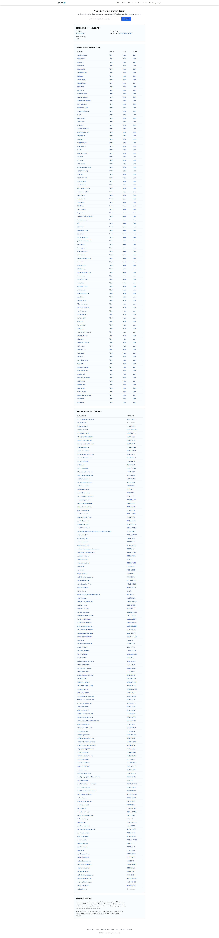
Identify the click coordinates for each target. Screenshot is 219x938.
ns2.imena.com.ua (83, 489)
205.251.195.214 (132, 584)
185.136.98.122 (131, 836)
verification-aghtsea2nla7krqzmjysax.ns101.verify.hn (94, 531)
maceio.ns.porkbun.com (85, 633)
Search (126, 19)
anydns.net (81, 374)
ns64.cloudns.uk (82, 689)
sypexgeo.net (81, 181)
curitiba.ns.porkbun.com (85, 714)
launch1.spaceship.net (84, 440)
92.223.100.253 (131, 580)
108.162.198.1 (131, 437)
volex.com (80, 65)
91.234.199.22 (131, 598)
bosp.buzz (80, 356)
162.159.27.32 (131, 507)
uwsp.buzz (81, 139)
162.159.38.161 (131, 717)
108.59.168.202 (131, 735)
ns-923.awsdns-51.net (84, 878)
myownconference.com (85, 216)
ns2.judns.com (82, 605)
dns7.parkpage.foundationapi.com (88, 721)
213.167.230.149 (132, 812)
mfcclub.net (81, 79)
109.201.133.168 (131, 468)
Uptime (134, 3)
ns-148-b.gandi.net (83, 812)
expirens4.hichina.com (84, 882)
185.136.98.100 (131, 693)
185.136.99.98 (131, 868)
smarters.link (81, 265)
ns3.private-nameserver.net (86, 742)
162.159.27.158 (131, 514)
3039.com (80, 206)
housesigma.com (82, 237)
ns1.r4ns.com (81, 808)
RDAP (123, 3)
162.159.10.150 (131, 675)
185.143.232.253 (132, 840)
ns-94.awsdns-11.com (84, 668)
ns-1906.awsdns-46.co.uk (85, 419)
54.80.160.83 (131, 749)
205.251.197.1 (131, 482)
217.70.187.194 (131, 650)
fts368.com (81, 381)
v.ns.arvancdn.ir (82, 535)
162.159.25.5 (130, 843)
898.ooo (80, 76)
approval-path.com (83, 377)
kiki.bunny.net (81, 657)
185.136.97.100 (131, 451)
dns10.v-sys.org (82, 647)
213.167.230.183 (131, 528)
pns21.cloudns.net (83, 521)
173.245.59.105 (131, 728)
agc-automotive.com (84, 167)
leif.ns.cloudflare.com (84, 622)
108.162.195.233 (132, 626)
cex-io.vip (80, 297)
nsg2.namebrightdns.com (85, 749)
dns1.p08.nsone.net (83, 493)
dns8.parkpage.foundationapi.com (88, 549)
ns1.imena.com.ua (83, 542)
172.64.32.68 (131, 801)
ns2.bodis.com (82, 889)
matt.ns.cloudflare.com (84, 864)
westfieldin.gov (82, 143)
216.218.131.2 (131, 465)
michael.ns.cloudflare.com (85, 444)
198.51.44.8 (130, 493)
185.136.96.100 (131, 545)
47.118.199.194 (131, 882)
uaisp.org (80, 328)
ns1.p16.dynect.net (83, 433)
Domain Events (142, 3)
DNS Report (105, 929)
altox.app (80, 62)
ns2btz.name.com (83, 752)
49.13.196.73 (130, 759)
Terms (123, 929)
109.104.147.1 (131, 538)
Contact (129, 929)
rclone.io (80, 262)
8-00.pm (80, 125)
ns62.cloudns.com (83, 479)
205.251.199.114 (131, 419)
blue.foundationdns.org (84, 472)
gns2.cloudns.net (82, 707)
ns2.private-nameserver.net (86, 552)
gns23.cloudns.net (83, 724)
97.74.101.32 (130, 496)
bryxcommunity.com (84, 258)
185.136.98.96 (131, 885)
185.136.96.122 (80, 33)
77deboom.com (82, 304)
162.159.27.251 (131, 605)
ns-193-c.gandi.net (83, 650)
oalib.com (80, 234)
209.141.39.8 (131, 745)
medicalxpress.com (83, 342)
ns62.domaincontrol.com (85, 615)
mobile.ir (80, 157)
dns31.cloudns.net (83, 545)
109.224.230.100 (132, 430)
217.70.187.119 (131, 854)
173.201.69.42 (131, 738)
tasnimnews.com (82, 97)
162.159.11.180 (131, 633)
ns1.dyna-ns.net (82, 514)
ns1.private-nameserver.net (86, 829)
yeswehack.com (82, 279)
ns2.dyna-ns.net (82, 843)
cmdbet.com (81, 384)
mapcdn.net (81, 195)
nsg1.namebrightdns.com (85, 475)
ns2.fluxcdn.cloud (83, 759)
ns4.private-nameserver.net (86, 745)
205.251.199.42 (131, 696)
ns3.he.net (80, 850)
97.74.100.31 (130, 875)
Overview (90, 929)
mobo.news (81, 199)
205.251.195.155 (131, 878)
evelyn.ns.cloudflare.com (85, 661)
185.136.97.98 (131, 510)
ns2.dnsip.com (82, 798)
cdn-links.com (81, 311)
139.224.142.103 (132, 636)
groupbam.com (82, 251)
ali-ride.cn (80, 227)
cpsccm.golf (81, 388)
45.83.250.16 (131, 826)
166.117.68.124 (131, 773)
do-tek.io (80, 321)
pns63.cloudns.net (83, 826)
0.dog (79, 115)
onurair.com (81, 244)
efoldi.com (80, 402)
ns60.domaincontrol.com (85, 454)
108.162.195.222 (132, 622)
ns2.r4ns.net (81, 822)
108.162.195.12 (131, 444)
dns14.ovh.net (81, 573)
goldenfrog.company (84, 395)
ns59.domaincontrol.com (85, 875)
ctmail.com (80, 122)
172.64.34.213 (131, 661)
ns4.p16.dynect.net (83, 766)
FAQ (117, 929)
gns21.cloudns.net (83, 710)
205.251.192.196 (132, 794)
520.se (79, 150)
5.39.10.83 (130, 489)
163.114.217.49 (131, 447)
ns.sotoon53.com (83, 608)
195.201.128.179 (131, 619)
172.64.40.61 (131, 472)
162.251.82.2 (130, 549)
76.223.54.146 (131, 531)
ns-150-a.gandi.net (83, 763)
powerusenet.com (83, 307)
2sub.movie (81, 69)
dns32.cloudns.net (83, 451)
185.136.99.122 (131, 587)
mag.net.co (81, 346)
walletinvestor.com (83, 111)
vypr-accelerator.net (84, 332)
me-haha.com (81, 185)
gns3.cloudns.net (82, 836)
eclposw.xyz (81, 146)
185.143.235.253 (132, 535)
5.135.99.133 (130, 573)
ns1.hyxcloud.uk (82, 654)
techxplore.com (82, 108)
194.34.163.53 (131, 608)
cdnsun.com (81, 164)
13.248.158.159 (131, 500)
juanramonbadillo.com (84, 241)
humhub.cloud (82, 178)
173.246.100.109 (132, 612)
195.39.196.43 (131, 542)
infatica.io (80, 363)
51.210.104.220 (131, 461)
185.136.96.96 (131, 521)
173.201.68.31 (131, 454)
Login (159, 3)
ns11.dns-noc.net (82, 780)
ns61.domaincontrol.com (85, 496)
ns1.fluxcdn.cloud (83, 805)
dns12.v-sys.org (82, 847)
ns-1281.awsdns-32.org (84, 482)
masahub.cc (81, 349)
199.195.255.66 (131, 552)
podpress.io (81, 290)
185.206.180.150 (132, 689)
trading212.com (82, 93)
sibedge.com (81, 269)
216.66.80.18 (130, 566)
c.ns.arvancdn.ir (82, 840)
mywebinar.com (82, 360)
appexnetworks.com (84, 272)
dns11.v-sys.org (82, 598)
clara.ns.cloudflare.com (85, 756)
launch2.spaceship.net (84, 507)
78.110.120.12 (131, 517)
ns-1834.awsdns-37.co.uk (85, 696)
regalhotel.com (82, 55)
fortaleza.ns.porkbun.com (85, 700)
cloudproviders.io (83, 129)
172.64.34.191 (131, 815)
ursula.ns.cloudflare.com (85, 815)
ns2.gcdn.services (83, 731)
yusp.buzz (80, 353)
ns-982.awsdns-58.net (84, 584)
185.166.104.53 (131, 524)
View (110, 55)
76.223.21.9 (130, 861)
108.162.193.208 (132, 601)
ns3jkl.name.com (82, 426)
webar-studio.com (83, 293)
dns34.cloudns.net (83, 563)
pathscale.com (82, 314)
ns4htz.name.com (83, 447)
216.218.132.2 (131, 850)
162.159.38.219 (131, 756)
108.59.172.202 (131, 766)
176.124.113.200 (131, 822)
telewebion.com (82, 230)
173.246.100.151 (131, 763)
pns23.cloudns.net (83, 885)
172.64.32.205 (131, 629)
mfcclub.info (81, 209)
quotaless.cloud (82, 286)
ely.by (79, 223)
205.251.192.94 (131, 668)
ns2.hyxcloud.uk (82, 430)
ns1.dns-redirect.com (84, 619)
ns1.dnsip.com (81, 679)
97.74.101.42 (130, 577)
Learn (97, 929)
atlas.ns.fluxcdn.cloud (84, 517)
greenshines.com (82, 367)
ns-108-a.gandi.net (83, 612)
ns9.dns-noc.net (82, 559)
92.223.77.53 (131, 731)
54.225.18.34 (131, 475)
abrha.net (80, 90)
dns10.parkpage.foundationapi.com (88, 594)
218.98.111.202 (131, 679)
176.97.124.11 (131, 647)
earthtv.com (81, 255)
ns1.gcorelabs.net (83, 580)
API (112, 929)
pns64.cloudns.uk (83, 672)
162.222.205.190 (132, 784)
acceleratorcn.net (83, 132)
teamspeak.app (82, 335)
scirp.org (80, 160)
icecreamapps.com (83, 188)
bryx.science (81, 325)
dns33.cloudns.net (83, 693)
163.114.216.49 (131, 752)
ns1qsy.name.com (83, 871)
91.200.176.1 (130, 657)
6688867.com (81, 83)
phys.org (80, 339)
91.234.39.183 (131, 486)
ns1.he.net (80, 570)
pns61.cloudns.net (83, 857)
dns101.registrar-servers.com (86, 791)
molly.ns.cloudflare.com (85, 629)
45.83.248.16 (131, 857)
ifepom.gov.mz (82, 248)
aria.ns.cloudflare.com (84, 801)
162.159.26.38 (131, 440)
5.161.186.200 (131, 479)
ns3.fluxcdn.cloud (83, 486)
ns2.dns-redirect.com (84, 773)
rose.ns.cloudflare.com (84, 458)
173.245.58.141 (131, 458)
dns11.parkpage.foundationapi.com (88, 777)
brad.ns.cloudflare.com (84, 728)
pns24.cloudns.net (83, 833)
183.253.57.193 (131, 798)
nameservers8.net (83, 192)
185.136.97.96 (131, 556)
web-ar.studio (81, 391)
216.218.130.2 (131, 570)
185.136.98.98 (131, 724)
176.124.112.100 (131, 808)
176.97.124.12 (131, 847)
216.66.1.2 (130, 640)
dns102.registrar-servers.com (86, 784)
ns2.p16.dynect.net (83, 735)
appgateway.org (82, 171)
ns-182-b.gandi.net (83, 528)
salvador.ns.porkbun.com (85, 675)
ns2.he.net (80, 465)
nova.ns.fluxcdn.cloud (84, 643)
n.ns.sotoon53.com (83, 787)
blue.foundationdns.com (85, 437)
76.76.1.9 (129, 559)
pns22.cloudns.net (83, 556)
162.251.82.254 (131, 721)
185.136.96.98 (131, 710)
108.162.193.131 (131, 864)
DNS (128, 3)
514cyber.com (82, 153)
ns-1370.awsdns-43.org (85, 686)
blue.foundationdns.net (84, 503)
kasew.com (81, 276)
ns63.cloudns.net (82, 461)
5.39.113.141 (130, 591)
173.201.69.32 (131, 615)
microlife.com (81, 300)
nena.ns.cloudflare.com (85, 717)
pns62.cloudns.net (83, 664)
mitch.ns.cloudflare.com (85, 601)
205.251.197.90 (131, 686)
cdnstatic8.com (82, 104)
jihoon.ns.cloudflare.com (85, 626)
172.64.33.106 (131, 703)
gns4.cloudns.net (82, 587)
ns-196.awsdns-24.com (84, 794)
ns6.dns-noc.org (82, 819)
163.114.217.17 (131, 426)
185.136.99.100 (131, 563)
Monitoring (152, 3)
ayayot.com (81, 118)
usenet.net (80, 283)
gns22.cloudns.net (83, 510)
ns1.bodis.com (81, 423)
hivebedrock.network (84, 100)
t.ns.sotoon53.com (83, 524)
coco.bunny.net (82, 538)
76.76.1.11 (130, 780)
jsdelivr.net (80, 86)
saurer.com (81, 136)
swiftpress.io (81, 318)
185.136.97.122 (131, 707)
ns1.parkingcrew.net (83, 500)
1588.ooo (80, 174)
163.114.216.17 (131, 871)
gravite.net (80, 398)
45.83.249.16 (131, 664)
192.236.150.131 (131, 791)
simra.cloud (81, 58)
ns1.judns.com (81, 770)
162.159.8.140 (131, 700)
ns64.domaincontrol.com (85, 738)
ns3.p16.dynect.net (83, 682)
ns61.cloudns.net (82, 468)
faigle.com (80, 213)
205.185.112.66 (131, 829)
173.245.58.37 (131, 714)
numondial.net (82, 72)
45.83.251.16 (130, 672)
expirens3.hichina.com (84, 636)
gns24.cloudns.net (83, 868)
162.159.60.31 (131, 503)
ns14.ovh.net (81, 591)
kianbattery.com (82, 220)
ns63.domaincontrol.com (85, 577)
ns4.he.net (80, 640)
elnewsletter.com (82, 370)
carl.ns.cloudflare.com (84, 703)
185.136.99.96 (131, 833)
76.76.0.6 (130, 819)
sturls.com (80, 202)
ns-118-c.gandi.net (83, 854)
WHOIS (118, 3)
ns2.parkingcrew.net (84, 861)
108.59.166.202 (131, 433)
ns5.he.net (80, 566)
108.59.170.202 (131, 682)
